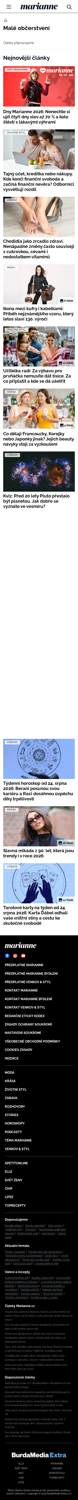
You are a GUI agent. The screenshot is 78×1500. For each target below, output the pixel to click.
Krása (10, 1081)
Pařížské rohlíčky (30, 1289)
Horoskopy (15, 1123)
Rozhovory (15, 1107)
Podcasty (13, 1132)
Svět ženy (13, 1180)
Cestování (30, 1229)
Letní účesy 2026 (22, 1263)
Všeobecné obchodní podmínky (32, 1041)
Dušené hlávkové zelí (16, 1277)
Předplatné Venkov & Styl (28, 982)
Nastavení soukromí (23, 1033)
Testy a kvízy (55, 1225)
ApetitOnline (16, 1163)
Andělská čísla (14, 1229)
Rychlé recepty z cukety (44, 1297)
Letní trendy (48, 1233)
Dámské (57, 1468)
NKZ (21, 1473)
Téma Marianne (18, 1140)
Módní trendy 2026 (28, 1233)
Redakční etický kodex (25, 1016)
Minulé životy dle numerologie (45, 1251)
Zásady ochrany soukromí (28, 1024)
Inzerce (12, 1058)
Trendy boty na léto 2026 (35, 1259)
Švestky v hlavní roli (42, 1277)
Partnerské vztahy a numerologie (24, 1255)
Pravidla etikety (13, 1225)
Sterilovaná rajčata (28, 1285)
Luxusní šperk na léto (47, 1263)
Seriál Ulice (51, 1255)
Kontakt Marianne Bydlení (28, 999)
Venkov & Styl (17, 1149)
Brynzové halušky (53, 1293)
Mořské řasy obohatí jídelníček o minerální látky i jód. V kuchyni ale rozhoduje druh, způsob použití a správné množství (35, 1423)
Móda (9, 1073)
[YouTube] (23, 955)
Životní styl (16, 1090)
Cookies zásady (18, 1050)
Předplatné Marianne (24, 965)
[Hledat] (69, 6)
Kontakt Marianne (21, 990)
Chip (8, 1188)
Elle (8, 1171)
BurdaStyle (57, 1473)
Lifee (9, 1197)
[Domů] (39, 6)
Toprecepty (15, 1205)
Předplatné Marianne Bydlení (31, 974)
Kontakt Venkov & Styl (25, 1007)
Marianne (57, 1463)
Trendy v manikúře (15, 1251)
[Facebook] (7, 955)
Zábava (11, 1098)
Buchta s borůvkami (17, 1297)
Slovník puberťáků (35, 1225)
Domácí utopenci (30, 1293)
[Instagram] (15, 955)
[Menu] (9, 7)
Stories (11, 1115)
